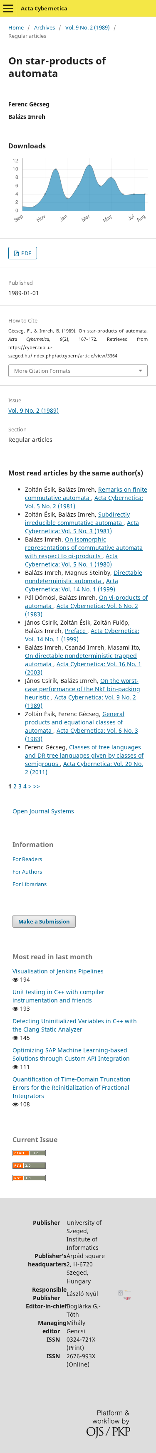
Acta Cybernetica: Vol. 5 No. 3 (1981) (82, 527)
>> (36, 786)
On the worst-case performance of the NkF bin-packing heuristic (82, 689)
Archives (44, 27)
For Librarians (29, 884)
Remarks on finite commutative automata (86, 493)
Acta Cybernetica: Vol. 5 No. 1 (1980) (71, 560)
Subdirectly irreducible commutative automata (77, 518)
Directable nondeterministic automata (83, 577)
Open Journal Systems (43, 811)
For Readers (27, 859)
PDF (25, 253)
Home (16, 27)
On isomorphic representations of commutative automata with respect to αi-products (84, 547)
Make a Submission (44, 921)
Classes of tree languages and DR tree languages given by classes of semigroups (84, 755)
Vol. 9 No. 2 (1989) (87, 27)
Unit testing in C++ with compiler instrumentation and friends (58, 996)
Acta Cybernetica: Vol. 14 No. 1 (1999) (71, 585)
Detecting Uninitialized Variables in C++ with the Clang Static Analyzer (74, 1025)
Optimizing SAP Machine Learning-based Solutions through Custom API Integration (71, 1054)
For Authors (27, 871)
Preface (76, 631)
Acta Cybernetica (44, 8)
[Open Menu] (8, 8)
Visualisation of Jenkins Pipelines (58, 971)
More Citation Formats (42, 370)
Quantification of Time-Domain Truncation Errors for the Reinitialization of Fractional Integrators (71, 1087)
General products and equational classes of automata (74, 722)
